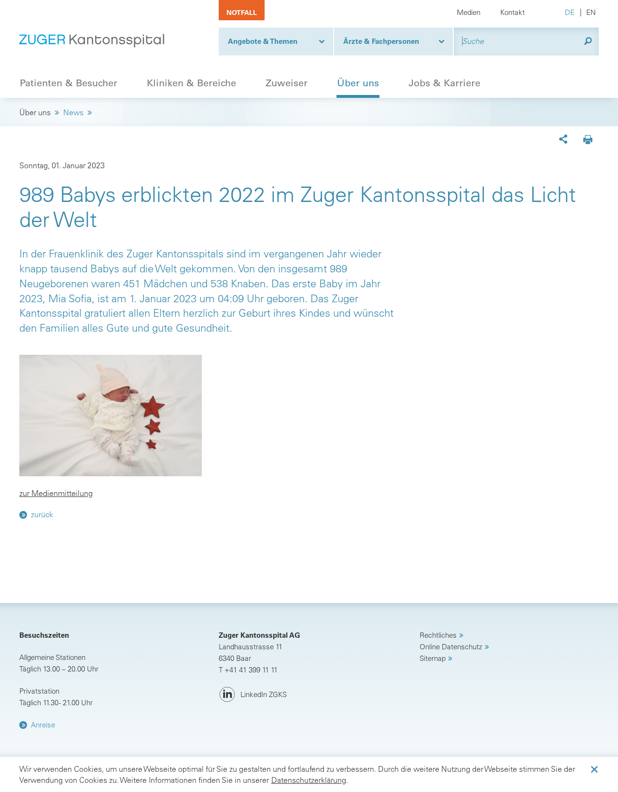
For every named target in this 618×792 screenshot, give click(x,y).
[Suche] (588, 41)
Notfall (241, 12)
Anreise (43, 724)
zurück (42, 514)
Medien (468, 12)
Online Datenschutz (451, 646)
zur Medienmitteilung (56, 493)
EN (591, 12)
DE (570, 12)
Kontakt (512, 12)
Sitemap (433, 658)
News (73, 112)
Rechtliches (438, 635)
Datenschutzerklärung (308, 780)
